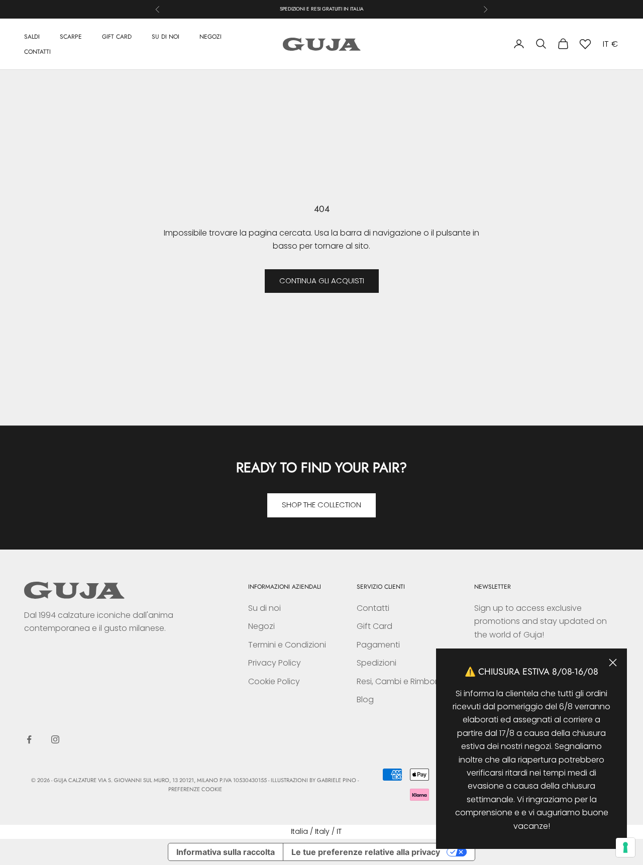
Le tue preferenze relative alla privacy (365, 852)
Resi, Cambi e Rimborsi (400, 681)
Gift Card (374, 626)
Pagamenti (378, 645)
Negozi (261, 626)
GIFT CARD (117, 36)
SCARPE (71, 36)
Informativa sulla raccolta (225, 852)
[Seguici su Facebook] (29, 739)
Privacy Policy (274, 663)
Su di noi (264, 608)
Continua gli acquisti (321, 280)
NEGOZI (210, 36)
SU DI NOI (165, 36)
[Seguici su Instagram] (55, 739)
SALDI (32, 36)
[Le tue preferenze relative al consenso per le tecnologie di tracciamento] (625, 847)
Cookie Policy (274, 681)
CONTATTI (37, 51)
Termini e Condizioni (287, 645)
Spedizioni (376, 663)
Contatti (373, 608)
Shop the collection (321, 504)
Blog (365, 699)
